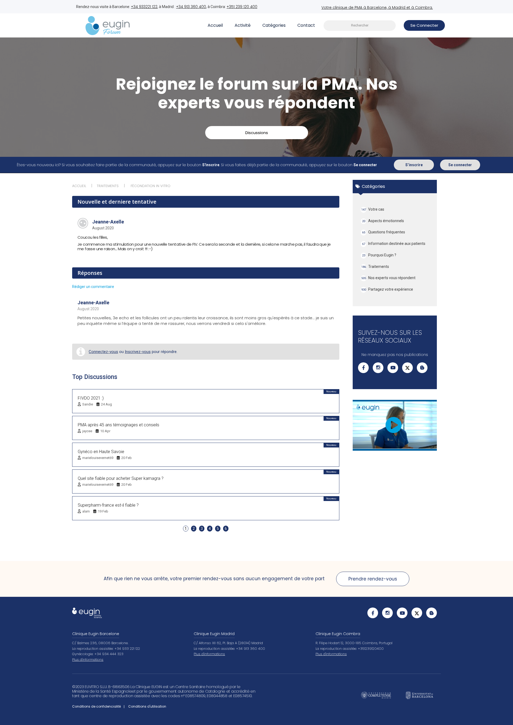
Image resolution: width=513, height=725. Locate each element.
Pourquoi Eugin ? (379, 255)
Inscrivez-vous (138, 351)
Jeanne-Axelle (108, 222)
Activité (243, 25)
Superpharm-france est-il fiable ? (108, 505)
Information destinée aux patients (394, 243)
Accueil (215, 25)
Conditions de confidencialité (96, 706)
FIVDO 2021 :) (91, 398)
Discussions (256, 132)
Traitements (375, 266)
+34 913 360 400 (191, 6)
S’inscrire (414, 165)
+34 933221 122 (144, 6)
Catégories (274, 25)
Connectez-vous (103, 351)
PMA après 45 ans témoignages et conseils (118, 424)
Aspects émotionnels (383, 221)
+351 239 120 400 (242, 6)
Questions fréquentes (383, 232)
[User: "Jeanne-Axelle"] (82, 223)
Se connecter (460, 165)
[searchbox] (360, 25)
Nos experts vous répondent (388, 278)
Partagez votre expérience (387, 289)
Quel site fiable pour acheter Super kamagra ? (121, 478)
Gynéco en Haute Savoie (101, 451)
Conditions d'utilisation (147, 706)
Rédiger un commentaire (93, 286)
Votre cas (372, 209)
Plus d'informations (87, 659)
